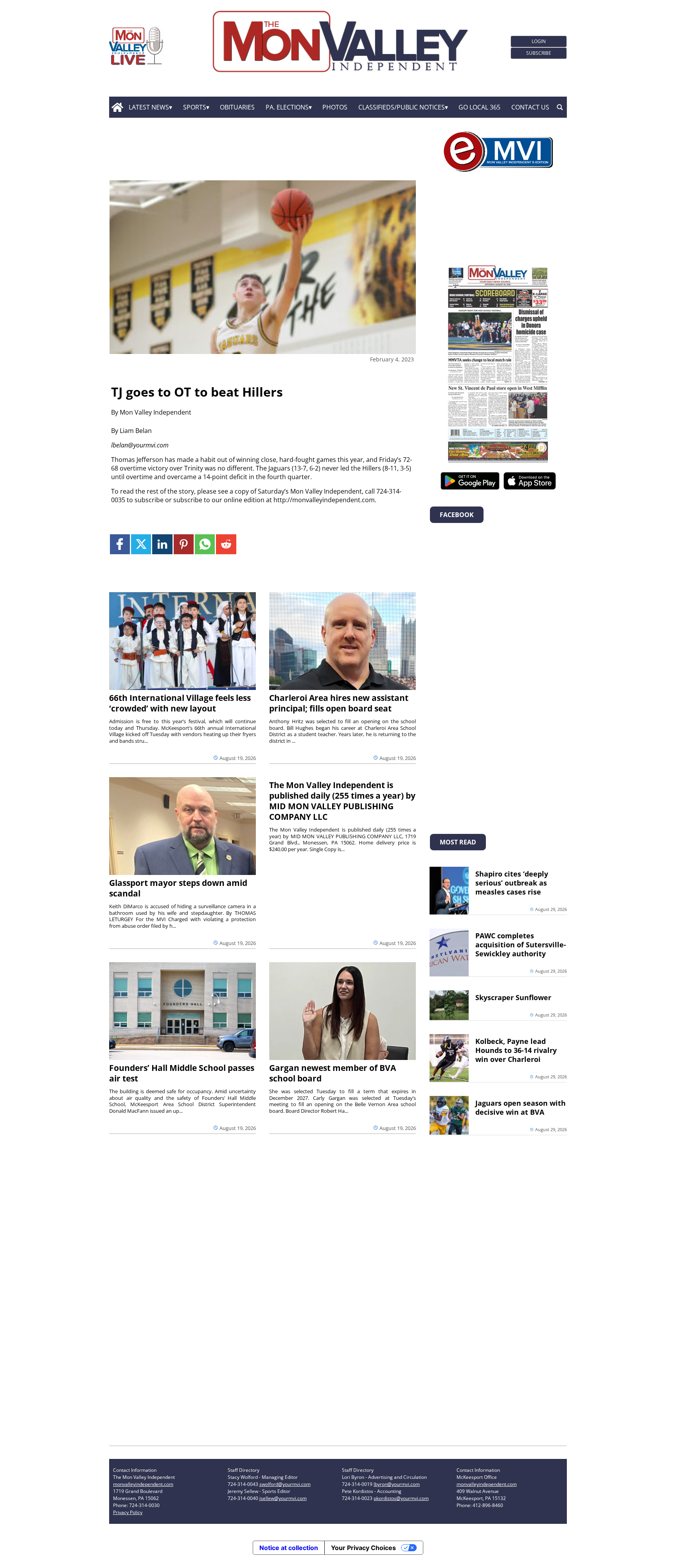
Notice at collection (288, 1548)
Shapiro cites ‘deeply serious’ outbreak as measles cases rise (511, 882)
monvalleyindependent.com (143, 1484)
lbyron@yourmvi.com (397, 1484)
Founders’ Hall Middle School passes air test (181, 1073)
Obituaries (237, 107)
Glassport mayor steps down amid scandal (178, 888)
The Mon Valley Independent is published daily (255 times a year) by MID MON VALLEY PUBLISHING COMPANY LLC (342, 801)
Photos (334, 107)
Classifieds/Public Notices (401, 107)
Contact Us (530, 107)
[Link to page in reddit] (226, 544)
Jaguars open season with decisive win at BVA (520, 1107)
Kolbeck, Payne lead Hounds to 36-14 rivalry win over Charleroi (516, 1050)
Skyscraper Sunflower (513, 997)
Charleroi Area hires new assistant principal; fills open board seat (338, 703)
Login (539, 41)
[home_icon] (117, 107)
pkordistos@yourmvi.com (401, 1498)
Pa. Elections (287, 107)
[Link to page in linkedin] (162, 544)
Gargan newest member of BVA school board (332, 1073)
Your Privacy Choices (363, 1548)
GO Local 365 (479, 107)
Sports (194, 107)
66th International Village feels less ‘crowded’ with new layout (180, 703)
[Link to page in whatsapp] (205, 544)
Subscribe (538, 53)
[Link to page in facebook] (120, 544)
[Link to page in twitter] (141, 544)
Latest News (149, 107)
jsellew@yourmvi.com (283, 1498)
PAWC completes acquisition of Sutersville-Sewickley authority (520, 944)
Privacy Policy (127, 1512)
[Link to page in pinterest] (184, 544)
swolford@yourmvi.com (285, 1484)
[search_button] (560, 107)
